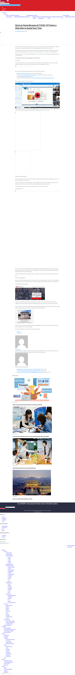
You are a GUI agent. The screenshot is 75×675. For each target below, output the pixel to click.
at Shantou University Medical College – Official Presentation (29, 369)
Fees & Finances (8, 653)
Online (15, 16)
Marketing (46, 16)
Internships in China (9, 623)
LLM (9, 591)
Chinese (25, 16)
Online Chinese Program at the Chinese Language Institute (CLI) (43, 77)
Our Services (4, 518)
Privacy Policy (69, 546)
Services (3, 659)
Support (3, 530)
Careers (3, 521)
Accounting (53, 16)
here (47, 186)
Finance (59, 16)
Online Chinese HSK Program (24, 76)
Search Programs (5, 526)
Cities (7, 647)
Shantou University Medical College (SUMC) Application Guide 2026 (30, 372)
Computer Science (11, 574)
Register (4, 8)
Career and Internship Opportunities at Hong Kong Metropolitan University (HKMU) (31, 436)
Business (68, 16)
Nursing (37, 16)
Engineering (10, 588)
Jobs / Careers (8, 656)
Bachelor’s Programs (34, 15)
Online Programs (9, 552)
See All (7, 618)
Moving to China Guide (10, 643)
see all (26, 366)
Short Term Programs (15, 15)
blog (51, 303)
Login (3, 10)
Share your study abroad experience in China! (22, 498)
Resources (3, 633)
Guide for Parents (9, 642)
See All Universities (7, 632)
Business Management (11, 595)
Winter (20, 16)
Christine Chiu (18, 31)
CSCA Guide (8, 640)
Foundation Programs (9, 564)
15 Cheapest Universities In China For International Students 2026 (29, 370)
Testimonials (4, 519)
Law (9, 579)
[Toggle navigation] (8, 0)
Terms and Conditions (71, 545)
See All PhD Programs (11, 602)
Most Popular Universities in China (9, 629)
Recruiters (3, 536)
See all (9, 581)
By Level (5, 551)
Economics (56, 16)
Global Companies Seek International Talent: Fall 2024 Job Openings (27, 404)
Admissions (8, 652)
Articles (5, 645)
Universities (4, 535)
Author (18, 331)
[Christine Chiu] (21, 347)
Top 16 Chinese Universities (8, 630)
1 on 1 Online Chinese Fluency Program (30, 74)
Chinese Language (11, 569)
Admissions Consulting (8, 660)
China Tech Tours (7, 663)
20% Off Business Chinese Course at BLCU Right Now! (24, 468)
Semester (22, 16)
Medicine (9, 589)
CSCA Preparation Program (8, 662)
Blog (5, 657)
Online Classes (4, 527)
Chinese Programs (9, 554)
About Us (3, 666)
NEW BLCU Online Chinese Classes (23, 73)
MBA (66, 16)
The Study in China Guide (10, 639)
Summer (17, 16)
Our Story (3, 516)
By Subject (6, 603)
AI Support (6, 636)
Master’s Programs (66, 15)
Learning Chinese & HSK (10, 622)
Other (9, 592)
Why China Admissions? (8, 669)
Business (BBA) (10, 571)
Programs (4, 12)
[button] (0, 5)
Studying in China (7, 619)
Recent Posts (19, 332)
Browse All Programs (7, 625)
